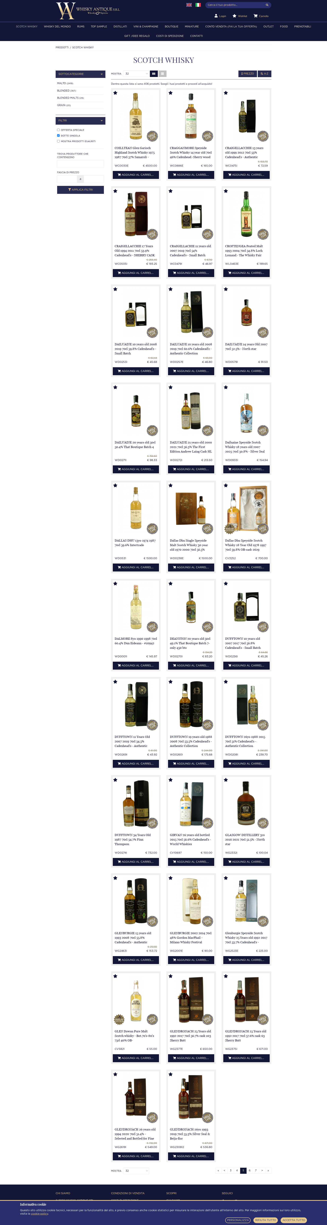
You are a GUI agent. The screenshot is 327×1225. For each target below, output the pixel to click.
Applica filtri (82, 189)
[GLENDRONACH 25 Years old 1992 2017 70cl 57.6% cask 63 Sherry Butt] (246, 999)
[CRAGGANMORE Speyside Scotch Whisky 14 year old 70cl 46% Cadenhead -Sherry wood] (191, 116)
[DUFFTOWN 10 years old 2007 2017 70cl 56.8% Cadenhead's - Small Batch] (246, 607)
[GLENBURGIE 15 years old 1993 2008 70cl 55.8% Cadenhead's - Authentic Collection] (135, 901)
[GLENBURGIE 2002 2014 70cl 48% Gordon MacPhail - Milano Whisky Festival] (191, 901)
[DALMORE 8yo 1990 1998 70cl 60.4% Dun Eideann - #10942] (136, 607)
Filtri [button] (62, 120)
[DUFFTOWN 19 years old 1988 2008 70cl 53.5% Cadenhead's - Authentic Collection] (191, 705)
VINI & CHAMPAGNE (145, 27)
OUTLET (268, 27)
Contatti (196, 36)
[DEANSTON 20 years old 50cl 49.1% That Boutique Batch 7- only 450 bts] (191, 607)
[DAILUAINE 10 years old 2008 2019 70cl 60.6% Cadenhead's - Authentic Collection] (191, 312)
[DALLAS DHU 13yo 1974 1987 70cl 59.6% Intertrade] (136, 509)
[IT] (198, 5)
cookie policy (39, 1214)
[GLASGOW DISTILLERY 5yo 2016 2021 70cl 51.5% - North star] (246, 803)
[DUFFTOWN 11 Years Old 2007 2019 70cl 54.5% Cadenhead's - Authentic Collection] (136, 705)
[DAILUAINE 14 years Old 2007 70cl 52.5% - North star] (246, 312)
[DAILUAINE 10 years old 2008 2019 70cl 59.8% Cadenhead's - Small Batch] (135, 312)
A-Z (265, 73)
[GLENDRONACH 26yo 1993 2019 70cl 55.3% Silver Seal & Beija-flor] (191, 1098)
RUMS (80, 27)
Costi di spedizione (170, 36)
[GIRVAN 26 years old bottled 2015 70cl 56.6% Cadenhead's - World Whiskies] (191, 803)
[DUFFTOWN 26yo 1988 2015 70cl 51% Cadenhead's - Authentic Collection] (246, 705)
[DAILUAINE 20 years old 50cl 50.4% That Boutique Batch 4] (135, 411)
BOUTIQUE (171, 27)
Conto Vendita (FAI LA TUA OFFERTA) (231, 27)
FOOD (284, 27)
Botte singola (70, 135)
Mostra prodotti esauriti (78, 141)
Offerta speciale (72, 130)
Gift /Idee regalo (137, 36)
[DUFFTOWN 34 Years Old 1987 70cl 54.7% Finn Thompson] (136, 803)
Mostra (116, 74)
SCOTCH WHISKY (26, 27)
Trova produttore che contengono (72, 155)
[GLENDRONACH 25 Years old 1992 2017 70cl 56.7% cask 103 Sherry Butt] (191, 999)
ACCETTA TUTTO (294, 1220)
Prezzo (248, 73)
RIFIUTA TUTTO (265, 1220)
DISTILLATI (120, 27)
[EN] (189, 5)
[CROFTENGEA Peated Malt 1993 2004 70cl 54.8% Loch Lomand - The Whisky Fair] (246, 214)
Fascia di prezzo (68, 172)
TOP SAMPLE (99, 27)
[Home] (117, 11)
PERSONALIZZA (238, 1220)
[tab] (80, 74)
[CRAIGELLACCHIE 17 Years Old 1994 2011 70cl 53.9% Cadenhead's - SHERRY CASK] (135, 214)
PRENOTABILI (302, 27)
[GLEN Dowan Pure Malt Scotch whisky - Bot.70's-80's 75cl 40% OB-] (136, 999)
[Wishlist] (119, 93)
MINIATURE (192, 27)
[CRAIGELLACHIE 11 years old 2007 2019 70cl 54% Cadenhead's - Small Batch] (191, 214)
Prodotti (62, 48)
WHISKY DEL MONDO (57, 27)
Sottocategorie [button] (71, 74)
